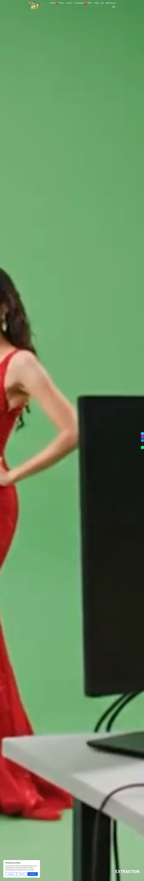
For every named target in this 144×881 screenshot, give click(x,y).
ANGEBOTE (89, 3)
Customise (11, 874)
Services (69, 3)
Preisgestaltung (79, 3)
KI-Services (61, 3)
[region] (21, 869)
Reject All (21, 874)
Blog (102, 3)
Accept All (32, 874)
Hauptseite (53, 3)
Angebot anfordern (110, 3)
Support (97, 3)
